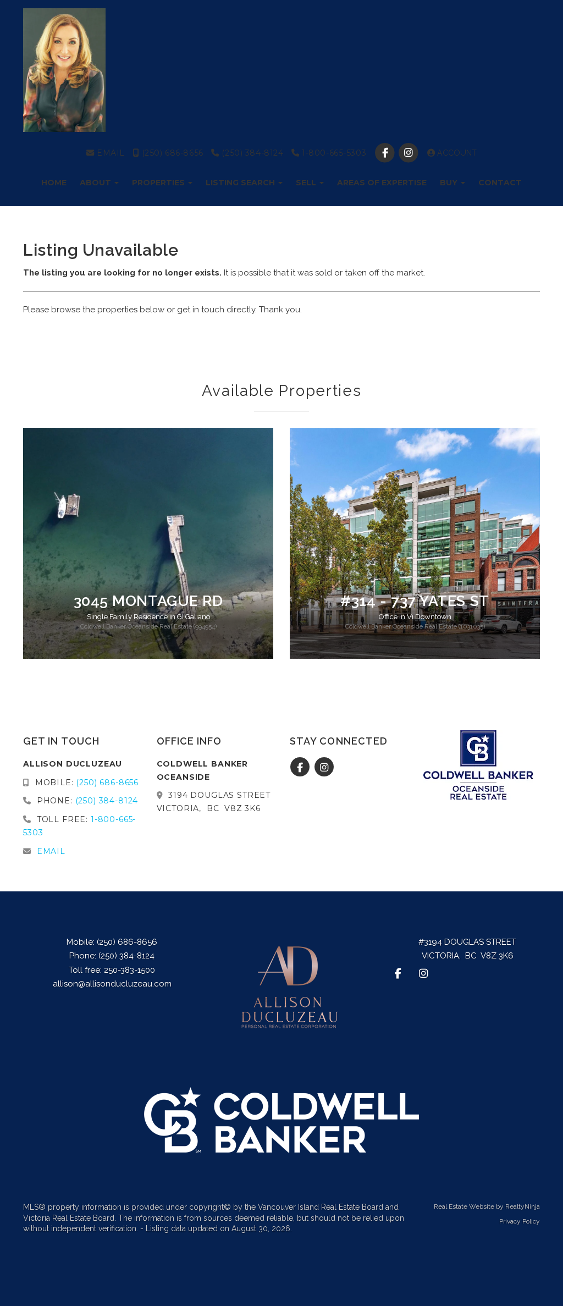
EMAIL (110, 153)
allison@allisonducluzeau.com (112, 984)
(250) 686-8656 (171, 153)
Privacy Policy (519, 1221)
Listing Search (241, 183)
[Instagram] (410, 152)
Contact (500, 183)
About (96, 183)
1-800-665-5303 (333, 153)
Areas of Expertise (382, 183)
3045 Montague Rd (148, 600)
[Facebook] (386, 152)
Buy (450, 183)
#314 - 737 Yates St (414, 600)
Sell (307, 183)
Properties (159, 183)
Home (54, 183)
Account (456, 152)
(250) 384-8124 (251, 153)
